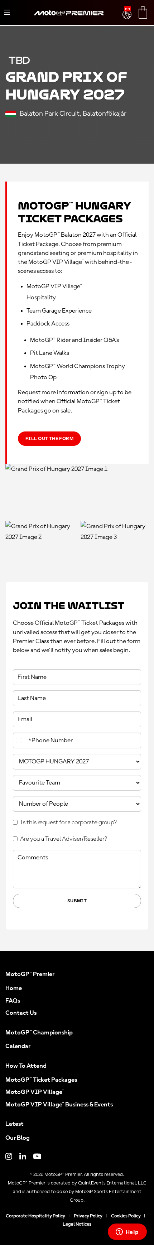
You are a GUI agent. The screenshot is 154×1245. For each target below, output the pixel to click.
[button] (128, 10)
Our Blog (17, 1138)
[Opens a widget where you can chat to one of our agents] (127, 1232)
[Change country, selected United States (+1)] (19, 740)
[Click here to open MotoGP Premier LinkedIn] (22, 1157)
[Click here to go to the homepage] (69, 21)
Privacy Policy (88, 1216)
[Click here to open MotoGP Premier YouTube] (37, 1157)
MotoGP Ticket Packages (41, 1080)
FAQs (12, 1001)
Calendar (17, 1046)
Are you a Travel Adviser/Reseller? (63, 839)
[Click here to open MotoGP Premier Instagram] (8, 1157)
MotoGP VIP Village (34, 1092)
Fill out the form (49, 438)
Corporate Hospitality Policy (35, 1216)
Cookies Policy (126, 1216)
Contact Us (21, 1013)
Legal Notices (77, 1224)
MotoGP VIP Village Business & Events (59, 1104)
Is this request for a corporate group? (68, 822)
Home (13, 988)
